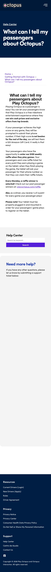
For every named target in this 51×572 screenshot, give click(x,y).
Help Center (10, 24)
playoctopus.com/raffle (28, 186)
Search (25, 245)
